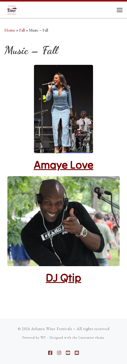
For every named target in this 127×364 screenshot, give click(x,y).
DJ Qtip (63, 277)
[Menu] (120, 9)
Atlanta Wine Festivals (51, 328)
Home (9, 30)
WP (43, 337)
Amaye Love (63, 165)
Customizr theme (91, 337)
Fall (22, 30)
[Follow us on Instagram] (59, 353)
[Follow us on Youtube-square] (68, 353)
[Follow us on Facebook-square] (50, 353)
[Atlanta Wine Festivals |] (11, 9)
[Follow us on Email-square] (77, 353)
